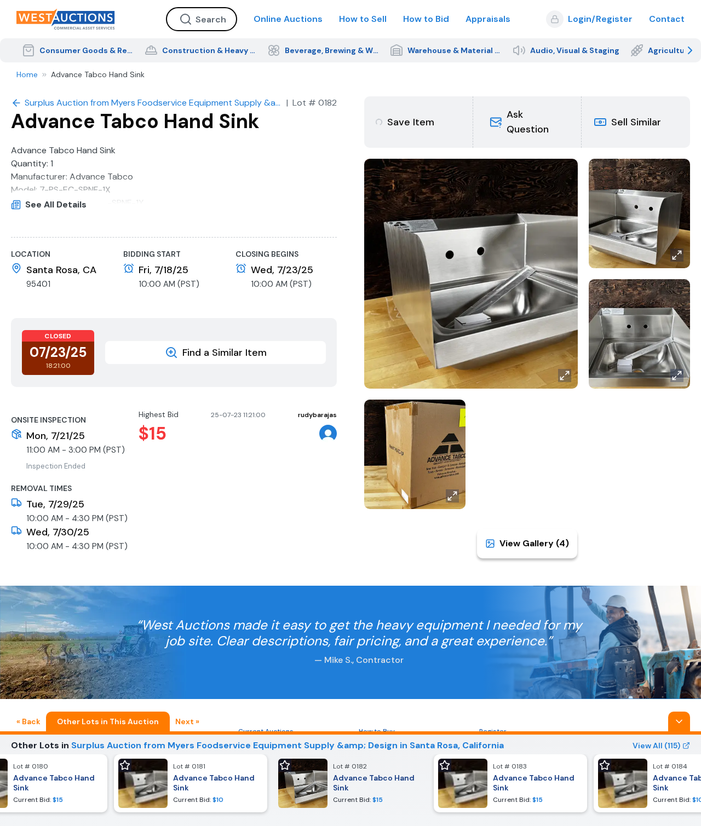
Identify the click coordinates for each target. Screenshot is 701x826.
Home (27, 74)
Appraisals (488, 19)
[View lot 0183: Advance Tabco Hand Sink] (510, 783)
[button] (527, 122)
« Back (28, 721)
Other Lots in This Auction (108, 721)
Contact (667, 19)
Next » (187, 721)
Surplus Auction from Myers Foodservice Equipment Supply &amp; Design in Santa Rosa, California (287, 745)
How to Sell (363, 19)
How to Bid (426, 19)
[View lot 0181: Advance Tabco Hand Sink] (190, 783)
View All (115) (656, 745)
